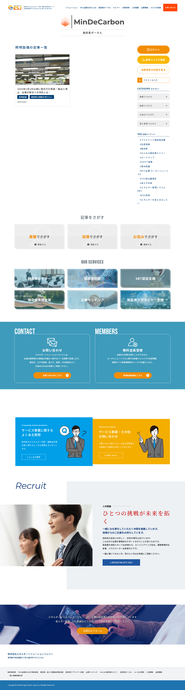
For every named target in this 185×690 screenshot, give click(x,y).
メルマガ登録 (155, 7)
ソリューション (71, 7)
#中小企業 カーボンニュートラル (153, 172)
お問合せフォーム (92, 630)
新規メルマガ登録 (155, 59)
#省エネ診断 (146, 182)
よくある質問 (34, 457)
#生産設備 (145, 144)
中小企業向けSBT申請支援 (28, 672)
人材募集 (135, 7)
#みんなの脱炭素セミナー (153, 153)
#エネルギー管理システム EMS (151, 189)
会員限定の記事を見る (153, 69)
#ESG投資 (145, 195)
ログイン (155, 49)
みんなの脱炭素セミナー (109, 672)
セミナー (116, 7)
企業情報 (144, 7)
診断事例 (126, 7)
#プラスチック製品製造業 (153, 139)
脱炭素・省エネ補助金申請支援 (51, 672)
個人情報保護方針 (16, 675)
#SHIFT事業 (146, 161)
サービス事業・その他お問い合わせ (114, 434)
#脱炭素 (144, 148)
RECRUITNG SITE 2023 (122, 562)
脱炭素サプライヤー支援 (75, 672)
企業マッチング (92, 672)
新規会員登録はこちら (132, 375)
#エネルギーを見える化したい (152, 201)
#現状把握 (145, 166)
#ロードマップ (147, 157)
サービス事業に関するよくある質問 (37, 432)
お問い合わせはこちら (52, 375)
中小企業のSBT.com (88, 7)
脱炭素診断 (12, 672)
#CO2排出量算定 (148, 178)
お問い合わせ (170, 7)
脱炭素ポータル (105, 7)
